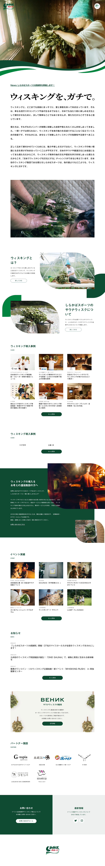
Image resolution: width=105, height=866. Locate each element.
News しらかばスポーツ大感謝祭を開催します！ (32, 85)
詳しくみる (18, 280)
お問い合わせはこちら (17, 524)
